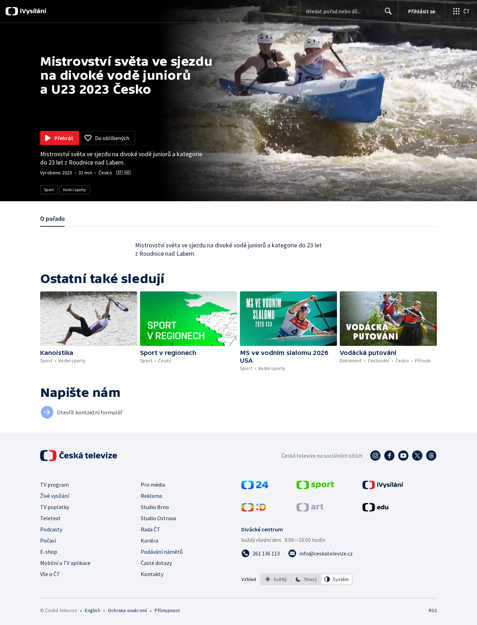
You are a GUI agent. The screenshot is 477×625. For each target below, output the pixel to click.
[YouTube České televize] (403, 455)
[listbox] (306, 579)
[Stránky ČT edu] (375, 509)
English (92, 610)
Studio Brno (155, 506)
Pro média (153, 484)
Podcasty (51, 529)
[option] (276, 579)
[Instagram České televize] (375, 455)
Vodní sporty (74, 189)
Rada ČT (150, 529)
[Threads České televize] (431, 455)
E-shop (48, 551)
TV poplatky (54, 506)
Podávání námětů (162, 551)
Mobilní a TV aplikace (65, 562)
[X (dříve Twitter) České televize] (417, 455)
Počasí (48, 540)
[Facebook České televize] (389, 455)
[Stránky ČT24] (254, 487)
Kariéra (149, 540)
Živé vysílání (54, 495)
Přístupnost (167, 610)
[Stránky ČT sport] (315, 487)
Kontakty (152, 574)
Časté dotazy (156, 562)
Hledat (388, 11)
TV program (54, 484)
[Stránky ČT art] (309, 509)
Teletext (50, 518)
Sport (49, 189)
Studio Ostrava (158, 518)
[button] (88, 318)
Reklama (151, 495)
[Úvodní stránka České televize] (79, 455)
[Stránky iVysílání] (382, 487)
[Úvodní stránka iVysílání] (32, 11)
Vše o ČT (50, 574)
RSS (433, 610)
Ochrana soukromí (127, 610)
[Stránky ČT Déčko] (253, 509)
